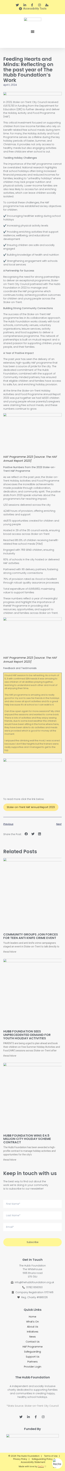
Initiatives (32, 1331)
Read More (9, 951)
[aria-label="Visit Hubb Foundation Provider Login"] (47, 5)
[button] (32, 31)
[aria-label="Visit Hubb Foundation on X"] (17, 5)
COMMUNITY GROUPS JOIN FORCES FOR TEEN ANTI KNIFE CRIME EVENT (30, 936)
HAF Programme (33, 1346)
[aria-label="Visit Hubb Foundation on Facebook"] (32, 5)
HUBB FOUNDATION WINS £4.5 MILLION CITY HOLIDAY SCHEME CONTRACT (27, 1139)
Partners (32, 1361)
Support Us (32, 1356)
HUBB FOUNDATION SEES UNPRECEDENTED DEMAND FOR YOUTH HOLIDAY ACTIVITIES (27, 1034)
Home (32, 1316)
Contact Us (33, 1341)
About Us (32, 1326)
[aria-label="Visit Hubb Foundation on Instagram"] (39, 5)
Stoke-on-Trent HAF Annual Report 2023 (31, 807)
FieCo (41, 1466)
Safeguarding (32, 1351)
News (32, 1336)
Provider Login (32, 1366)
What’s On (32, 1321)
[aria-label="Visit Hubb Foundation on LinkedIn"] (25, 5)
